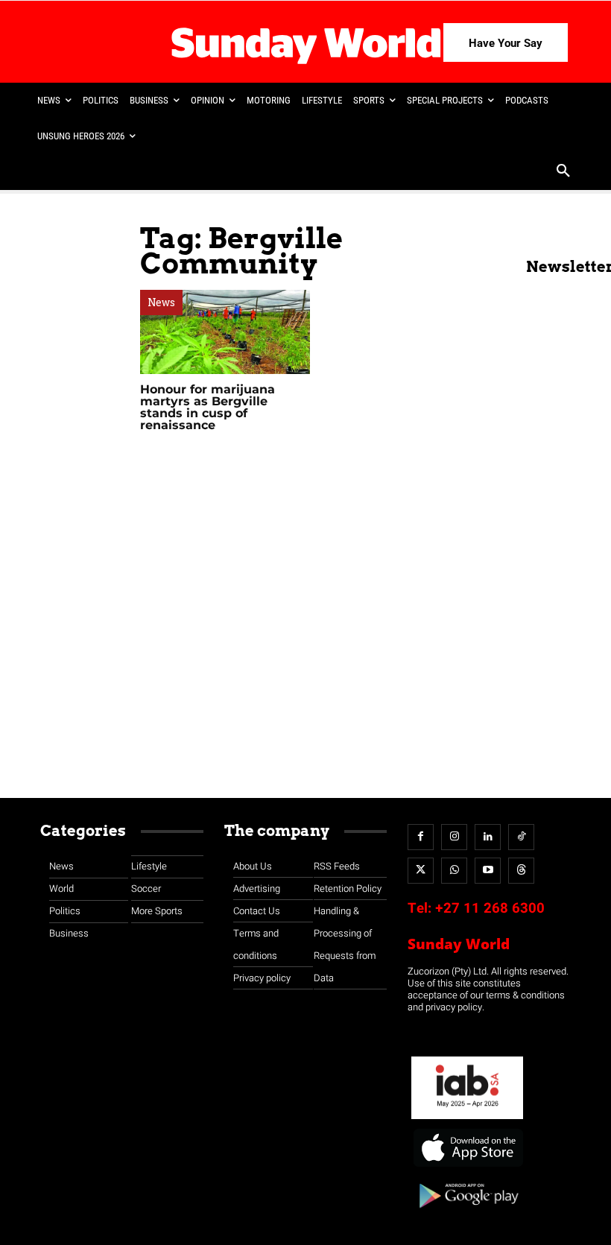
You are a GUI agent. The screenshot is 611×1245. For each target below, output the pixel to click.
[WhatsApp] (454, 871)
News (161, 302)
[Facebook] (421, 837)
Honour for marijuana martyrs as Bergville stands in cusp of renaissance (207, 407)
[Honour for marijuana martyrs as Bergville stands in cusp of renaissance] (225, 332)
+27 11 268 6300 (490, 908)
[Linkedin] (488, 837)
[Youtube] (488, 871)
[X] (421, 871)
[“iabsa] (467, 1119)
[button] (563, 172)
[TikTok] (521, 837)
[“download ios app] (467, 1167)
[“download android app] (467, 1213)
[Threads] (521, 871)
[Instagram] (454, 837)
